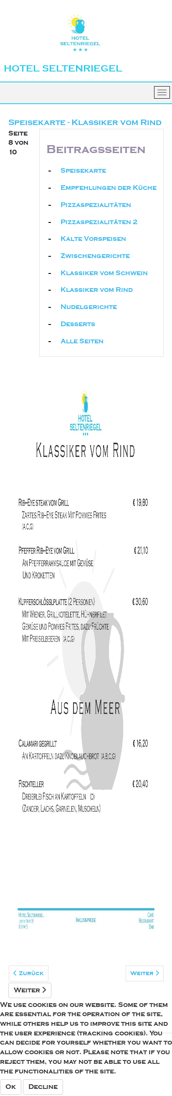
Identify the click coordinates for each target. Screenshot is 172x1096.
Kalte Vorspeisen (93, 239)
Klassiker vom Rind (97, 290)
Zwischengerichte (95, 256)
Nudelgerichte (89, 307)
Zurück (30, 973)
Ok (10, 1087)
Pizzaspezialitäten (96, 205)
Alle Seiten (82, 341)
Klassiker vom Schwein (104, 273)
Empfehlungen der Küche (109, 188)
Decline (43, 1087)
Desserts (78, 324)
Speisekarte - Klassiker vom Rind (85, 122)
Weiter (142, 973)
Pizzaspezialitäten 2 (99, 222)
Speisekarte (83, 170)
